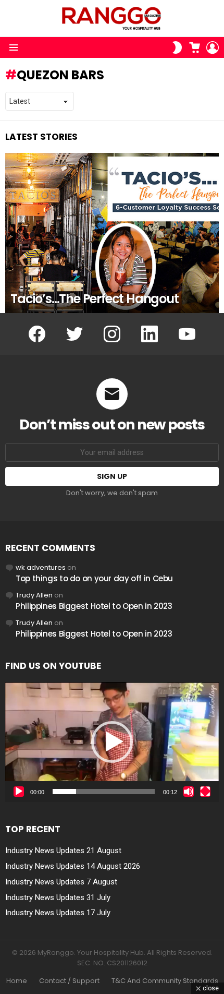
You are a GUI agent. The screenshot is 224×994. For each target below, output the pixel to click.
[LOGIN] (212, 47)
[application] (112, 742)
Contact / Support (69, 981)
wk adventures (41, 567)
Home (16, 981)
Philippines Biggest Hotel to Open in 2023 (94, 606)
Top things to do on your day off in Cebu (94, 578)
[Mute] (188, 791)
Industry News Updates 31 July (57, 897)
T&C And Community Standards (164, 981)
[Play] (19, 791)
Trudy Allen (34, 595)
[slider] (104, 791)
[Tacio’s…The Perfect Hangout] (112, 233)
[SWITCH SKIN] (177, 47)
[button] (112, 742)
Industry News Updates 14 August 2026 (72, 866)
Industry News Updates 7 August (61, 882)
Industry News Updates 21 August (63, 850)
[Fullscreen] (205, 791)
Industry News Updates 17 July (57, 912)
